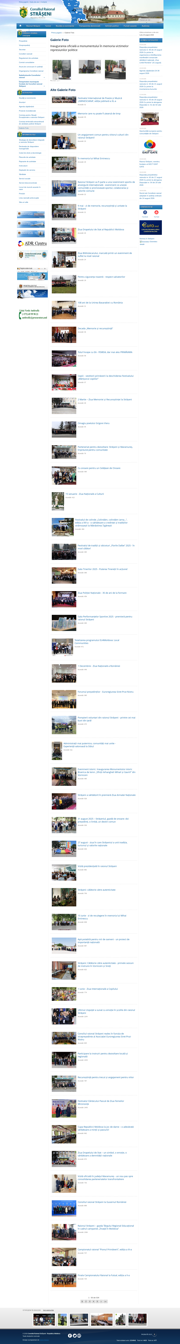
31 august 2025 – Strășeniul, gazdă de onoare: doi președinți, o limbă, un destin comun (103, 820)
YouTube (156, 217)
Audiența (145, 26)
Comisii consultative (26, 62)
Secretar (22, 50)
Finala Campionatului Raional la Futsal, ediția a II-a (104, 1275)
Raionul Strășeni (33, 26)
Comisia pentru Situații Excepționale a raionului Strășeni (31, 116)
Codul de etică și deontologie (30, 153)
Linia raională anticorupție (29, 198)
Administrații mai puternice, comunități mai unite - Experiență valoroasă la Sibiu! (90, 745)
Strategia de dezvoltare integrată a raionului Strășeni (31, 141)
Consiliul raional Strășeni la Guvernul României (102, 1202)
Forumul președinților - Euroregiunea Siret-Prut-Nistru (105, 691)
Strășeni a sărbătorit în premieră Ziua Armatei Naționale (107, 795)
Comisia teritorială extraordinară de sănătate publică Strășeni (31, 123)
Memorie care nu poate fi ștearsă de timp (99, 113)
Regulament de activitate (28, 58)
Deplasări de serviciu (27, 170)
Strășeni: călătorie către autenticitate (96, 889)
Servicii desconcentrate (28, 183)
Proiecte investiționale (27, 111)
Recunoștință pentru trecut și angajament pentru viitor (106, 1077)
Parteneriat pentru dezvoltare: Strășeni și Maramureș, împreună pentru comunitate (105, 448)
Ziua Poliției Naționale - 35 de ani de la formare (102, 592)
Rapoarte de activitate (27, 161)
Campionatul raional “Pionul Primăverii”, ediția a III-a (105, 1249)
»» (105, 1301)
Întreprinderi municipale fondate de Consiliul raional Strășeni (32, 84)
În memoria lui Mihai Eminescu (94, 158)
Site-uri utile (23, 202)
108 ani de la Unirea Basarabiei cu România (100, 302)
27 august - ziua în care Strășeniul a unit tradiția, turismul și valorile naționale (102, 844)
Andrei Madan (44, 1340)
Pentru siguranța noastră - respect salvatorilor (101, 276)
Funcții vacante (130, 26)
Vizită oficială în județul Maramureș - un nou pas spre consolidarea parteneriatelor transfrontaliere (105, 1178)
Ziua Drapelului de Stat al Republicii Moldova (101, 229)
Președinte (23, 41)
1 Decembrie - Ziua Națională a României (99, 665)
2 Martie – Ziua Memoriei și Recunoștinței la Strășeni (105, 399)
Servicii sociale (24, 179)
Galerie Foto (24, 128)
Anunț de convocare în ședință (31, 67)
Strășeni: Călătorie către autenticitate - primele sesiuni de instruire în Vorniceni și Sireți (106, 964)
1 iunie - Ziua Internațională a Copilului (98, 988)
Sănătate (22, 174)
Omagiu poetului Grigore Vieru (93, 423)
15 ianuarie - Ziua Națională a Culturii (85, 493)
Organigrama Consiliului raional (31, 71)
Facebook (145, 217)
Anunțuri (22, 102)
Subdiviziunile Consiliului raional (32, 76)
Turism (48, 26)
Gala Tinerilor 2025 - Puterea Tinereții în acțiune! (103, 569)
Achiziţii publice (112, 26)
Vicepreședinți (24, 45)
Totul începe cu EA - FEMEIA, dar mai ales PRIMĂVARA (105, 352)
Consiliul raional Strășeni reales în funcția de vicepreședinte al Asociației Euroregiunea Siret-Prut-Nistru (104, 1036)
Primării (22, 194)
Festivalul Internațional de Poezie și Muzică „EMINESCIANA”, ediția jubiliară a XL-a (100, 99)
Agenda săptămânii (26, 107)
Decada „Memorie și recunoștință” (95, 328)
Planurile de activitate (27, 157)
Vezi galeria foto (48, 1310)
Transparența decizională (89, 26)
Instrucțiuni (23, 166)
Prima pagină (23, 2)
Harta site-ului (34, 2)
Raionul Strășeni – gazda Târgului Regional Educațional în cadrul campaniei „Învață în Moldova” (106, 1227)
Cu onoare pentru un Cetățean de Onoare (99, 468)
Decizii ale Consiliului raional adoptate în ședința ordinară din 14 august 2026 (150, 195)
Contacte (44, 2)
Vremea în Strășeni (146, 239)
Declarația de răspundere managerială (29, 147)
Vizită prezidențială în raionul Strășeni (97, 866)
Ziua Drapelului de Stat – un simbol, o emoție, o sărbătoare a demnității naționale (102, 1154)
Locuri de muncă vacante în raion (30, 188)
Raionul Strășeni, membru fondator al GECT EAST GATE (149, 164)
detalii (142, 244)
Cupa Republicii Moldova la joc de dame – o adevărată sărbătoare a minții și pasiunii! (106, 1128)
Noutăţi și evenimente (65, 26)
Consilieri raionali (25, 54)
